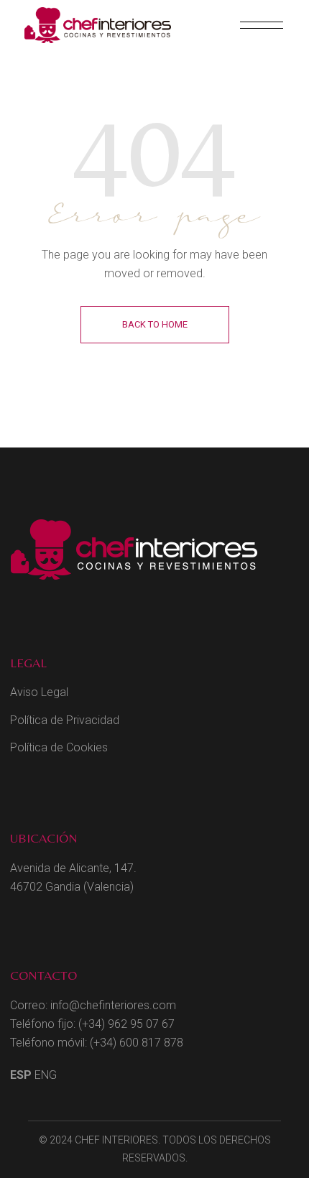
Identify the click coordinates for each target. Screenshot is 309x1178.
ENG (45, 1075)
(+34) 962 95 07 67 (126, 1024)
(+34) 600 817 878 (136, 1042)
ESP (21, 1075)
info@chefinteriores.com (113, 1005)
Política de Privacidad (64, 720)
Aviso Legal (39, 692)
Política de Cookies (59, 747)
